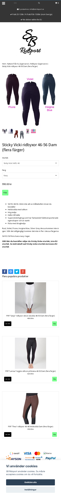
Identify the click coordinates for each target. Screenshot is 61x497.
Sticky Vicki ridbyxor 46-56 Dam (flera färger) (20, 66)
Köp (54, 324)
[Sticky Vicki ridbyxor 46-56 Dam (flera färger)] (30, 99)
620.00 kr (30, 374)
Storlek (5, 158)
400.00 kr (30, 318)
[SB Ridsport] (30, 42)
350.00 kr (30, 429)
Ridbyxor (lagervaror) (39, 64)
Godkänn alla (30, 482)
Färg (4, 170)
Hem (4, 64)
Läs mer (7, 324)
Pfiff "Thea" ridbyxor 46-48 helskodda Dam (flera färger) (30, 426)
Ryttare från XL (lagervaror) (18, 64)
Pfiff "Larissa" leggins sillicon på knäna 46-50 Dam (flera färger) (30, 371)
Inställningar (30, 490)
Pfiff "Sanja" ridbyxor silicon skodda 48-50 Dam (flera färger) (30, 316)
